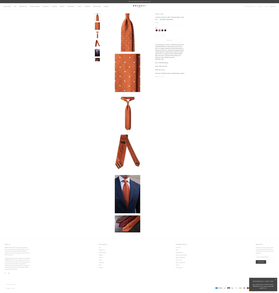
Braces (62, 6)
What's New (7, 6)
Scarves (54, 6)
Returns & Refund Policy (181, 255)
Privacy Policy (179, 267)
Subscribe (261, 262)
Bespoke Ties (23, 6)
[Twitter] (161, 76)
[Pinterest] (163, 76)
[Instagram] (8, 273)
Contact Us (178, 247)
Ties (15, 6)
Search (266, 6)
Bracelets (46, 6)
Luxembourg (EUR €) (250, 6)
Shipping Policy (179, 252)
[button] (156, 30)
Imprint (177, 265)
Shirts (79, 6)
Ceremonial (71, 6)
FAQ (177, 250)
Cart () (272, 6)
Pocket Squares (35, 6)
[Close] (275, 279)
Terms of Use (179, 260)
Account (260, 6)
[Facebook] (159, 76)
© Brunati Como (10, 288)
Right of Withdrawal (180, 257)
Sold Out (170, 40)
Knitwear (87, 6)
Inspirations (97, 6)
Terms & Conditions (180, 262)
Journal (106, 6)
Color (156, 28)
